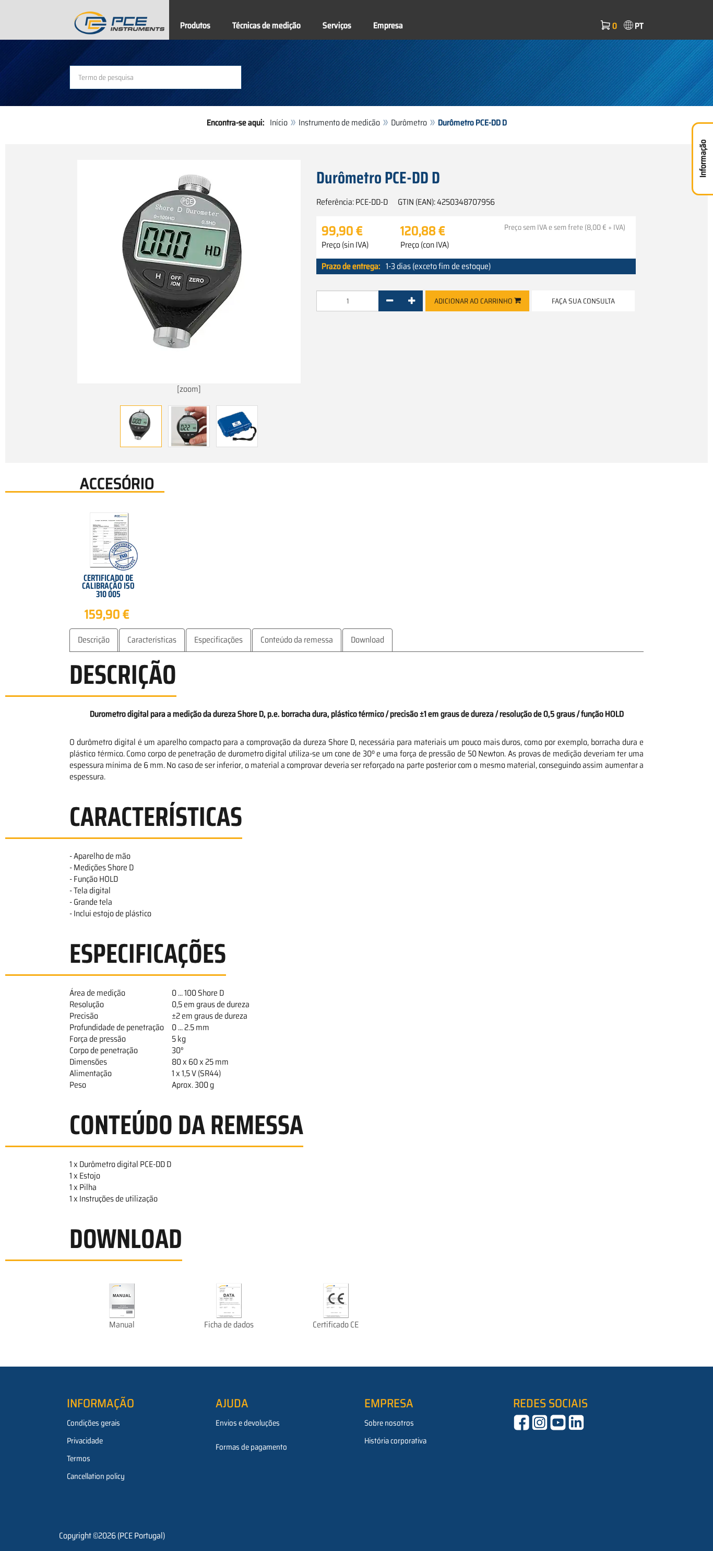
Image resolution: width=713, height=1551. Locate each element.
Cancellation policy (96, 1476)
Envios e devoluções (248, 1423)
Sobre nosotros (389, 1423)
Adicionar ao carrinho (474, 301)
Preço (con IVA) (424, 245)
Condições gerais (93, 1423)
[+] (411, 300)
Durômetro (409, 122)
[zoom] (189, 388)
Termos (78, 1458)
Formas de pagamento (251, 1447)
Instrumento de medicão (339, 122)
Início (279, 122)
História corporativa (395, 1441)
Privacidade (85, 1441)
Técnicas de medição (266, 25)
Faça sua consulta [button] (583, 301)
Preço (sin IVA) (345, 245)
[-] (389, 300)
